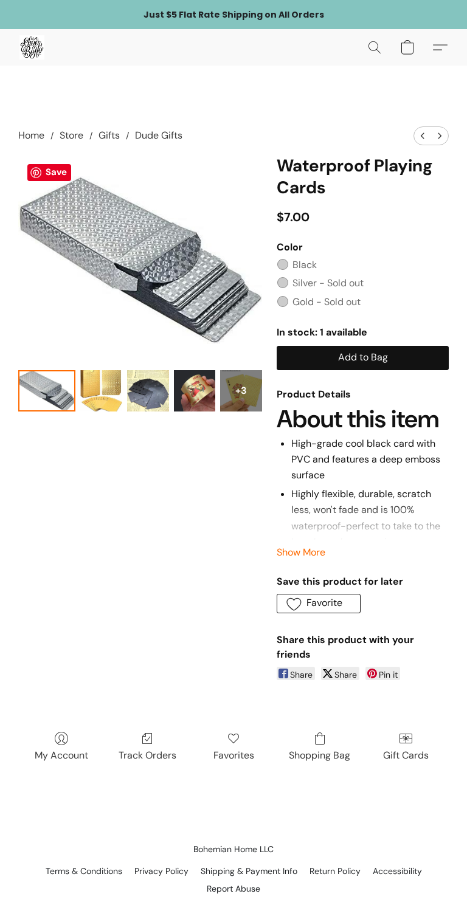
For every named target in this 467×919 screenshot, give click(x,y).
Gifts (109, 135)
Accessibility (397, 871)
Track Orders (147, 755)
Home (31, 135)
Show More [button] (301, 552)
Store (71, 135)
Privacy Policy (161, 871)
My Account (61, 755)
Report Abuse (233, 888)
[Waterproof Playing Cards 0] (46, 391)
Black (304, 264)
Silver (328, 283)
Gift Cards (406, 755)
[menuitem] (422, 136)
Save (56, 172)
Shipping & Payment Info (249, 871)
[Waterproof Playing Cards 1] (101, 391)
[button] (31, 47)
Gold (326, 301)
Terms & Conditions (84, 871)
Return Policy (335, 871)
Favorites (233, 755)
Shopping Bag (319, 755)
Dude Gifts (158, 135)
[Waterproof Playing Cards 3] (195, 391)
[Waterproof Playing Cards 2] (148, 391)
